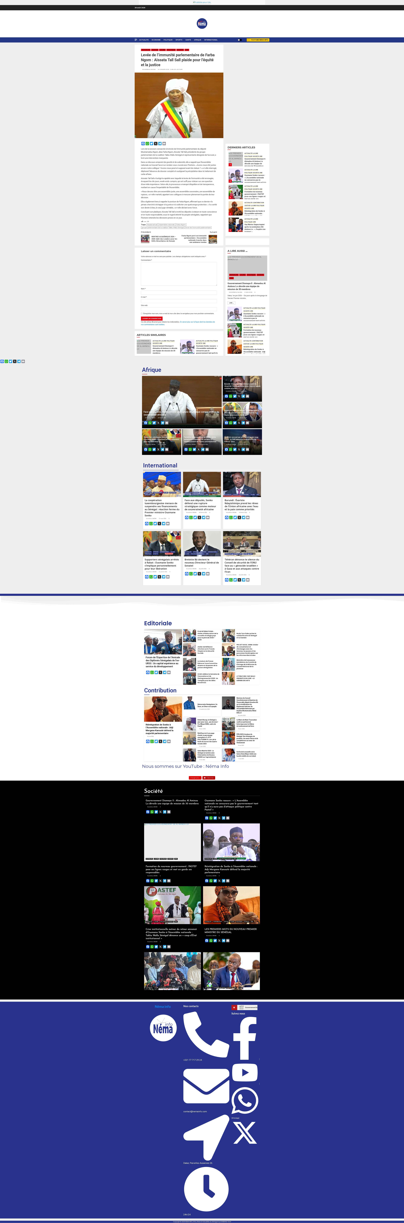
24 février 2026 (162, 417)
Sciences (201, 553)
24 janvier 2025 (163, 69)
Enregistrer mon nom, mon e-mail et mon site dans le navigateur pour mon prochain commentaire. (178, 313)
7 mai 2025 (202, 759)
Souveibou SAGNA (149, 69)
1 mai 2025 (241, 758)
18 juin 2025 (202, 728)
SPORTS (179, 40)
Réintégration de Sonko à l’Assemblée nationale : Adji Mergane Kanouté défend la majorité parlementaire (254, 352)
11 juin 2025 (202, 746)
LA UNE (162, 50)
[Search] (244, 40)
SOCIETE (180, 50)
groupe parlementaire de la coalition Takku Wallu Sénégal (163, 228)
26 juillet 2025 (241, 715)
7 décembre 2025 (203, 444)
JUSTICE (155, 50)
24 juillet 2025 (202, 568)
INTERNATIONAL (211, 40)
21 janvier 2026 (243, 417)
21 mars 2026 (162, 518)
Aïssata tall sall (152, 225)
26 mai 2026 (150, 736)
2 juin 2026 (248, 292)
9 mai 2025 (241, 745)
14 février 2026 (243, 391)
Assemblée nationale (167, 225)
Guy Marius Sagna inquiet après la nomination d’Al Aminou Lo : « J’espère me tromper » (255, 228)
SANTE (188, 40)
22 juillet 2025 (242, 574)
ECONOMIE (156, 40)
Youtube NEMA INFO (259, 40)
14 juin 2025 (241, 728)
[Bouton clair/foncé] (240, 40)
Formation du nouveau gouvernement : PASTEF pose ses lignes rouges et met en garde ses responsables (255, 196)
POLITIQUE (168, 40)
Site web (144, 305)
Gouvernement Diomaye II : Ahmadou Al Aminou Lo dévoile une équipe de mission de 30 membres (255, 162)
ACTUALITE (144, 40)
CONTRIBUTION (258, 202)
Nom (143, 289)
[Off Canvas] (136, 40)
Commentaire (146, 260)
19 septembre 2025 (204, 709)
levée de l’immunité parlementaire (198, 228)
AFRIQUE (197, 40)
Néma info (163, 1006)
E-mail (144, 297)
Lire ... (231, 303)
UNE (186, 50)
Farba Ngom (181, 225)
